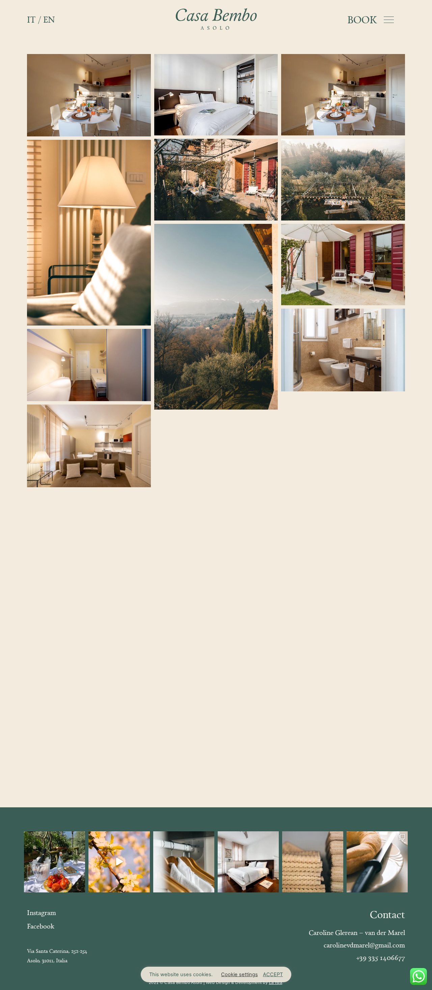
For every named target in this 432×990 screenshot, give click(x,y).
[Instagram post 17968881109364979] (312, 861)
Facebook (40, 926)
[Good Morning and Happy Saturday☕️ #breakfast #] (377, 861)
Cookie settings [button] (239, 974)
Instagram (41, 912)
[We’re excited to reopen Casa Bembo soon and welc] (119, 861)
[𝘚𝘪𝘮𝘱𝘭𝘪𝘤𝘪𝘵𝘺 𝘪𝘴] (248, 861)
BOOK (362, 19)
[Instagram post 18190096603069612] (183, 861)
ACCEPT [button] (273, 974)
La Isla (275, 982)
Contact (387, 914)
